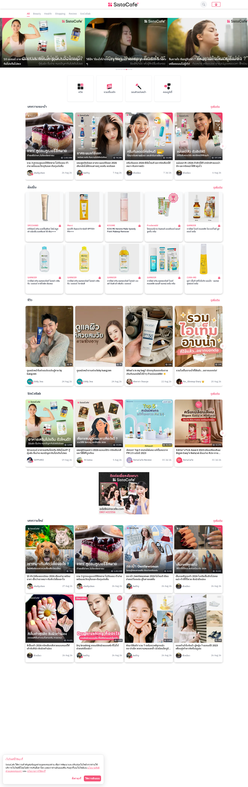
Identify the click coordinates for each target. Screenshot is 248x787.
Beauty (37, 14)
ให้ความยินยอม (92, 778)
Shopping (60, 14)
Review (73, 14)
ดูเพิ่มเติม (215, 106)
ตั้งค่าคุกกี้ (76, 778)
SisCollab (85, 14)
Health (48, 14)
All (28, 14)
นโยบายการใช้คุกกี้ (36, 771)
